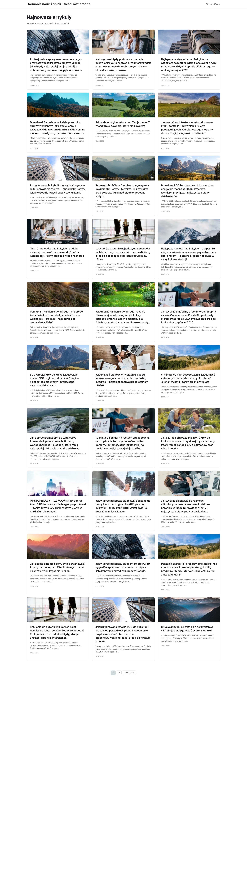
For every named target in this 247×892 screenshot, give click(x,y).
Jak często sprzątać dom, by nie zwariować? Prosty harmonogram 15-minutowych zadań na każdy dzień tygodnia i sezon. (58, 567)
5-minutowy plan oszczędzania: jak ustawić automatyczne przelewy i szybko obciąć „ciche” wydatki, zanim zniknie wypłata (188, 378)
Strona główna (213, 4)
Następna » (129, 673)
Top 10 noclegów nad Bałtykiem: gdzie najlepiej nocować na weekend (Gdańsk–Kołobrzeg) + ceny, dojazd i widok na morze (57, 252)
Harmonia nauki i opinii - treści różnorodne (58, 4)
